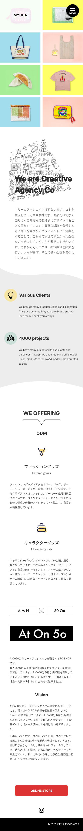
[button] (72, 10)
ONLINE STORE (41, 790)
